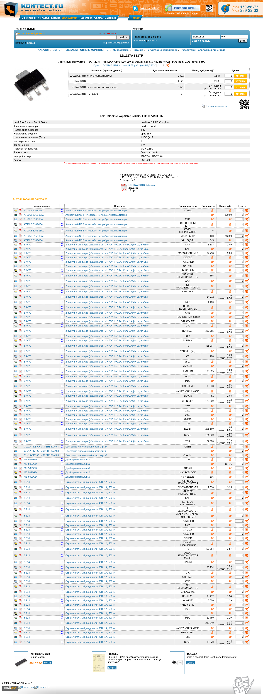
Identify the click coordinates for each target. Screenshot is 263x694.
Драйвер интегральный (78, 459)
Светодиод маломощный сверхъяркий (86, 446)
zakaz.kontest (149, 8)
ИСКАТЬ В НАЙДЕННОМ (31, 33)
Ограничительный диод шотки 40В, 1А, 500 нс (91, 482)
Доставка (86, 17)
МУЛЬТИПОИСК (107, 33)
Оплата (98, 17)
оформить (139, 40)
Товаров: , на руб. (147, 36)
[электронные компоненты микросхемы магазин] (240, 8)
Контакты (43, 17)
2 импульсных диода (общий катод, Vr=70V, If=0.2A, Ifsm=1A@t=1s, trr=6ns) (107, 244)
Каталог (55, 17)
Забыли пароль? (201, 40)
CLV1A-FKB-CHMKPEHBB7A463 (41, 446)
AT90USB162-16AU (34, 210)
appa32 (31, 42)
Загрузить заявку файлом (116, 42)
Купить (48, 662)
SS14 (27, 482)
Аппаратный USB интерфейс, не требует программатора (96, 210)
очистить (152, 40)
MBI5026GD (30, 459)
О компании (29, 17)
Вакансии (110, 17)
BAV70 (27, 244)
